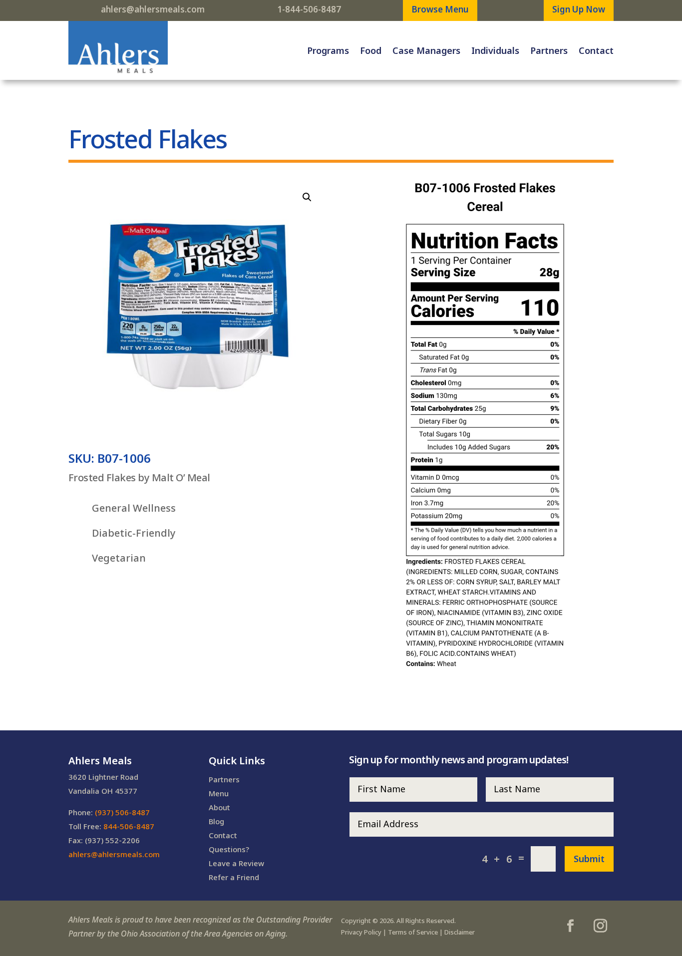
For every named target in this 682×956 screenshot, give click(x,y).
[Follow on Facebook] (570, 926)
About (219, 807)
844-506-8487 (128, 826)
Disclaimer (459, 932)
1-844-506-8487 (309, 9)
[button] (307, 197)
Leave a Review (236, 863)
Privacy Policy (361, 932)
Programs (328, 50)
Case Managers (426, 50)
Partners (549, 50)
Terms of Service (413, 932)
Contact (596, 50)
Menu (219, 793)
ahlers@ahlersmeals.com (153, 9)
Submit (589, 859)
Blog (216, 821)
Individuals (495, 50)
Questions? (229, 849)
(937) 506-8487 (122, 812)
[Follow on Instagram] (600, 926)
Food (370, 50)
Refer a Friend (234, 877)
